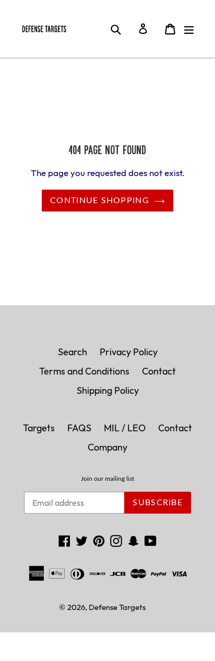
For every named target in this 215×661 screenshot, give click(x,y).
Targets (39, 428)
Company (107, 447)
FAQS (79, 428)
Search (72, 352)
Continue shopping (99, 200)
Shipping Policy (108, 390)
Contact (159, 371)
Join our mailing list (107, 479)
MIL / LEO (125, 428)
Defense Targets (117, 607)
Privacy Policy (129, 352)
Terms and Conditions (84, 371)
